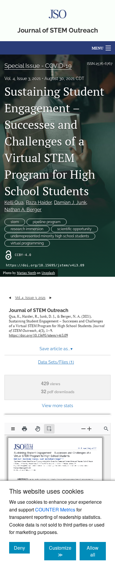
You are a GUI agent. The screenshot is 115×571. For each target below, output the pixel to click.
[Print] (24, 429)
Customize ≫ (62, 551)
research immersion (27, 229)
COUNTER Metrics (55, 509)
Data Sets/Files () (56, 362)
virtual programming (27, 243)
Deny (22, 547)
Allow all (96, 551)
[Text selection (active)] (49, 429)
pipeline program (46, 222)
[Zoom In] (89, 428)
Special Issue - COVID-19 (38, 65)
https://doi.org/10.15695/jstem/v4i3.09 (45, 265)
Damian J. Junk (70, 202)
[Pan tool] (37, 429)
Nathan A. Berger (23, 209)
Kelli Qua (14, 202)
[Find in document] (106, 429)
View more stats (57, 405)
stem (15, 222)
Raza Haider (39, 202)
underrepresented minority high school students (50, 236)
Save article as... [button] (56, 348)
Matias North (26, 273)
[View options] (13, 428)
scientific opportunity (74, 229)
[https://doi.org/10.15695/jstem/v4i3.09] (27, 467)
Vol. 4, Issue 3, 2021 (22, 78)
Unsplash (48, 273)
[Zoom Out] (83, 428)
